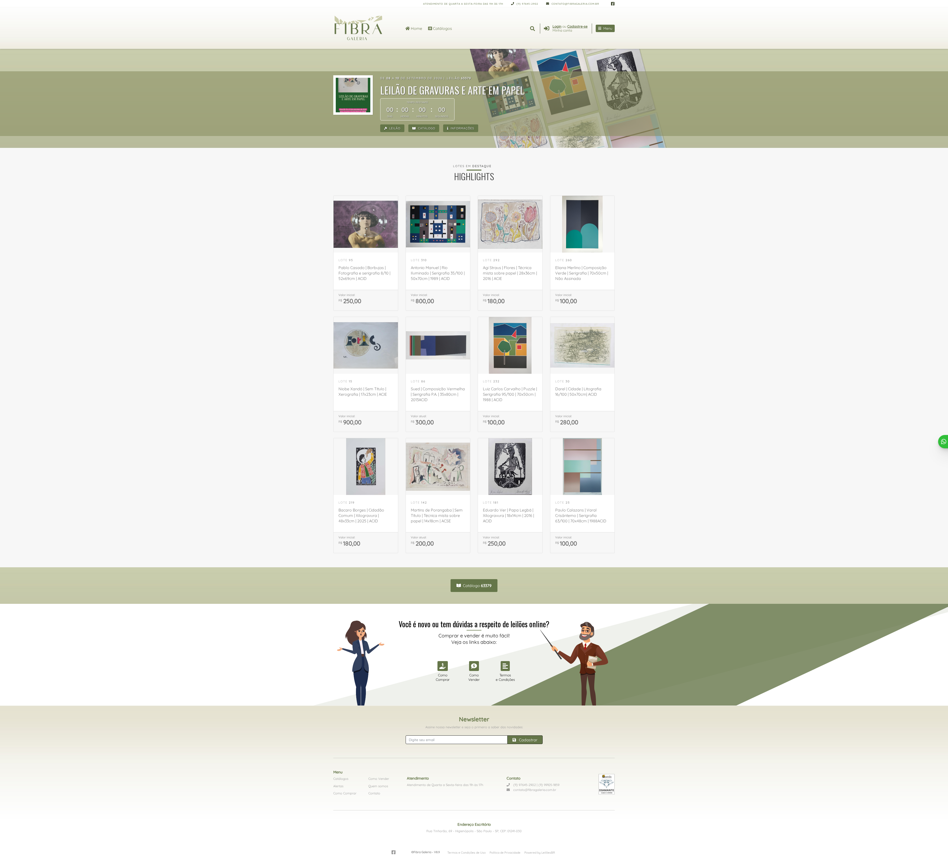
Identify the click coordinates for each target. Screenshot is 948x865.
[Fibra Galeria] (363, 28)
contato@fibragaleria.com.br (575, 3)
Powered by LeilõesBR (539, 852)
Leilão (394, 128)
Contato (374, 793)
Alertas (338, 786)
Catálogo (426, 128)
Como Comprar (344, 793)
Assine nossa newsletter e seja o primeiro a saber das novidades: (474, 727)
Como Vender (378, 779)
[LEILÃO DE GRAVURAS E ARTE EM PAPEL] (353, 95)
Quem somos (378, 786)
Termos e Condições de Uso (466, 852)
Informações (462, 128)
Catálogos (442, 28)
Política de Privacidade (505, 852)
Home (416, 28)
